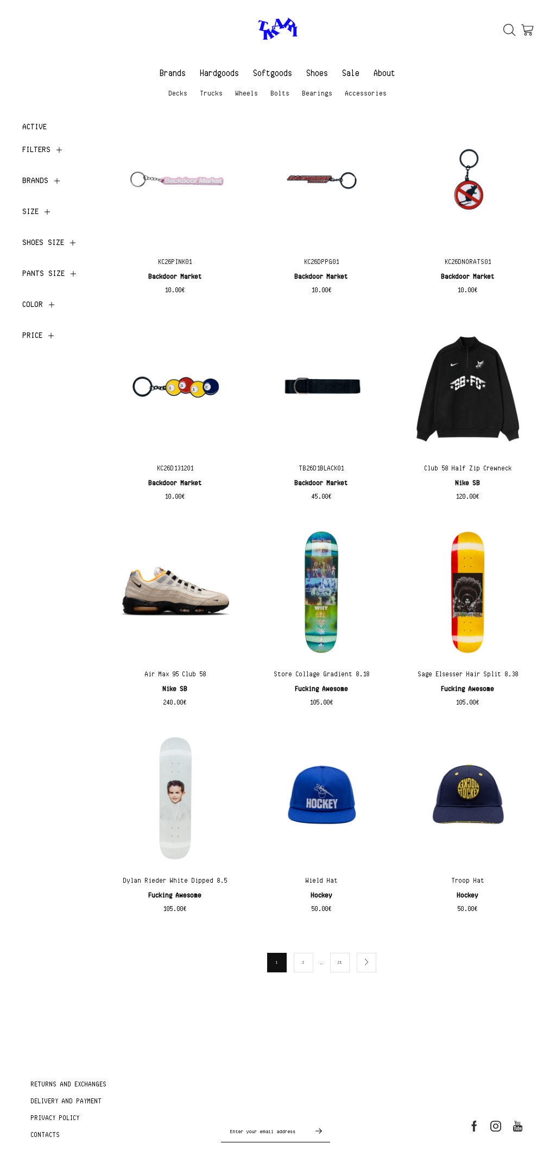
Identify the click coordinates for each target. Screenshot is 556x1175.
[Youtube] (517, 1126)
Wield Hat (322, 880)
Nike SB (468, 482)
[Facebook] (474, 1126)
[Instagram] (495, 1126)
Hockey (322, 894)
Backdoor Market (176, 276)
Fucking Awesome (322, 688)
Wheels (247, 93)
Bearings (317, 93)
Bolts (280, 93)
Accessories (366, 93)
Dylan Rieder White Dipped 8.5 (175, 880)
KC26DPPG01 (322, 261)
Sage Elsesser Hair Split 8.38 (468, 673)
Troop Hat (468, 880)
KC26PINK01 (175, 261)
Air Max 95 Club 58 (175, 673)
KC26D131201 (175, 468)
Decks (178, 93)
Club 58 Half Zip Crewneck (468, 468)
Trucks (211, 93)
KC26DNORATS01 (468, 261)
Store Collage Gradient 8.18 (322, 673)
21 (340, 962)
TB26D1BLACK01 (321, 468)
